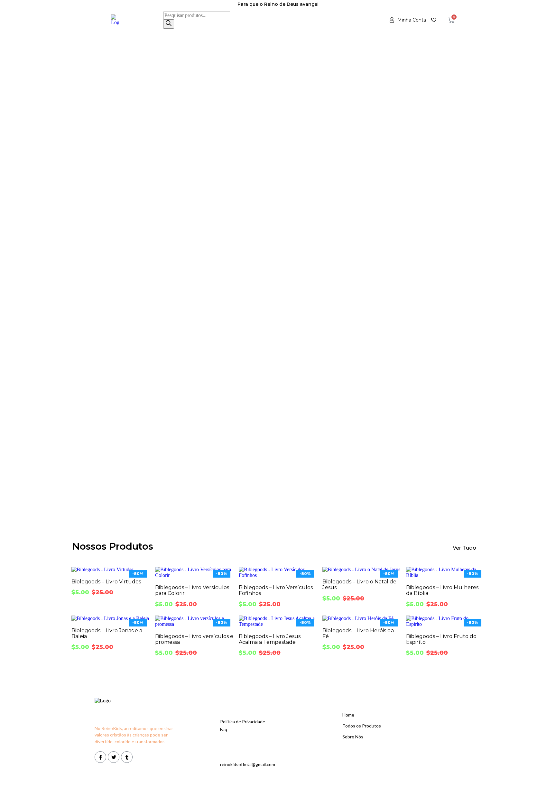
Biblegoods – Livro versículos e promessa (194, 639)
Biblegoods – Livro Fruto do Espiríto (441, 639)
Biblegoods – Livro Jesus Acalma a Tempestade (270, 639)
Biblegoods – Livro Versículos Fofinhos (276, 590)
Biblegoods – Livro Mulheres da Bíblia (442, 590)
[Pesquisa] (168, 23)
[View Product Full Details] (102, 569)
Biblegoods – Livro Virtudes (106, 582)
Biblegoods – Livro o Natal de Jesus (359, 584)
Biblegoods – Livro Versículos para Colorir (192, 590)
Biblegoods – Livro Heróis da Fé (358, 633)
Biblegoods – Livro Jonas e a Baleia (106, 633)
